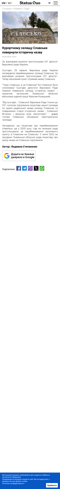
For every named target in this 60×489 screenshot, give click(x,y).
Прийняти (52, 485)
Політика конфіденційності (13, 483)
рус (10, 2)
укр (4, 2)
